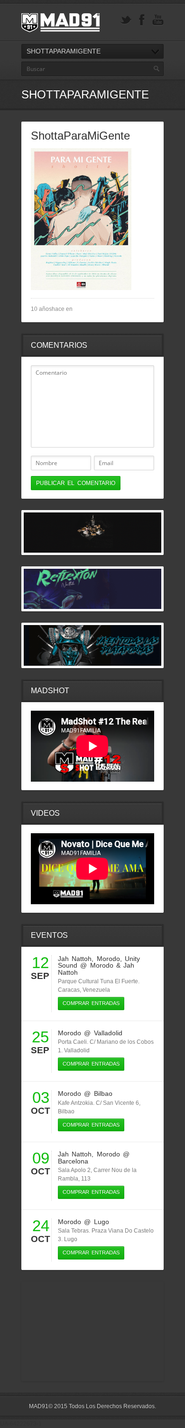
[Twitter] (125, 20)
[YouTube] (158, 20)
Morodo (108, 958)
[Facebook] (142, 20)
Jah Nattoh (75, 958)
